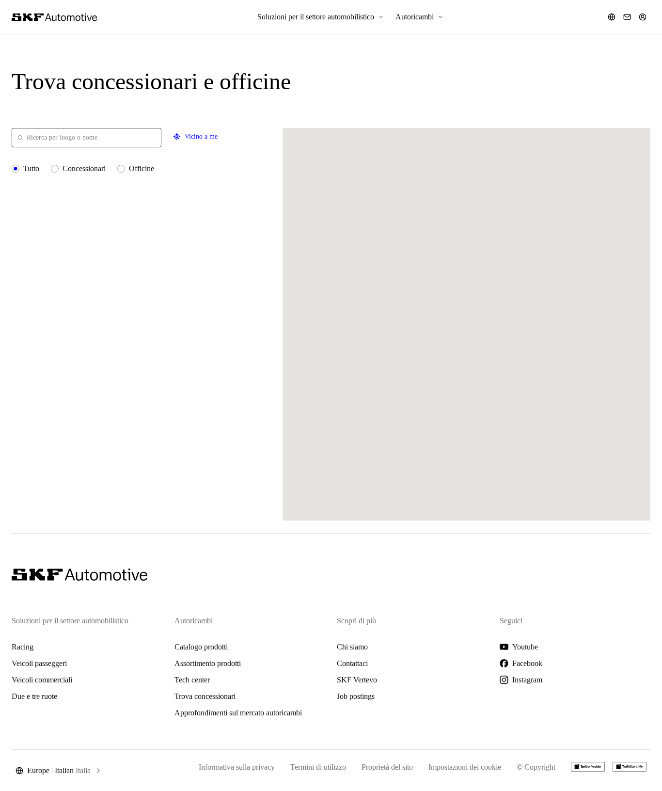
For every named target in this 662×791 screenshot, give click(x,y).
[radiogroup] (141, 168)
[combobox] (86, 137)
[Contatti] (627, 17)
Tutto (31, 168)
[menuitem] (320, 17)
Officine (141, 168)
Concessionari (84, 168)
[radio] (15, 169)
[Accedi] (642, 17)
